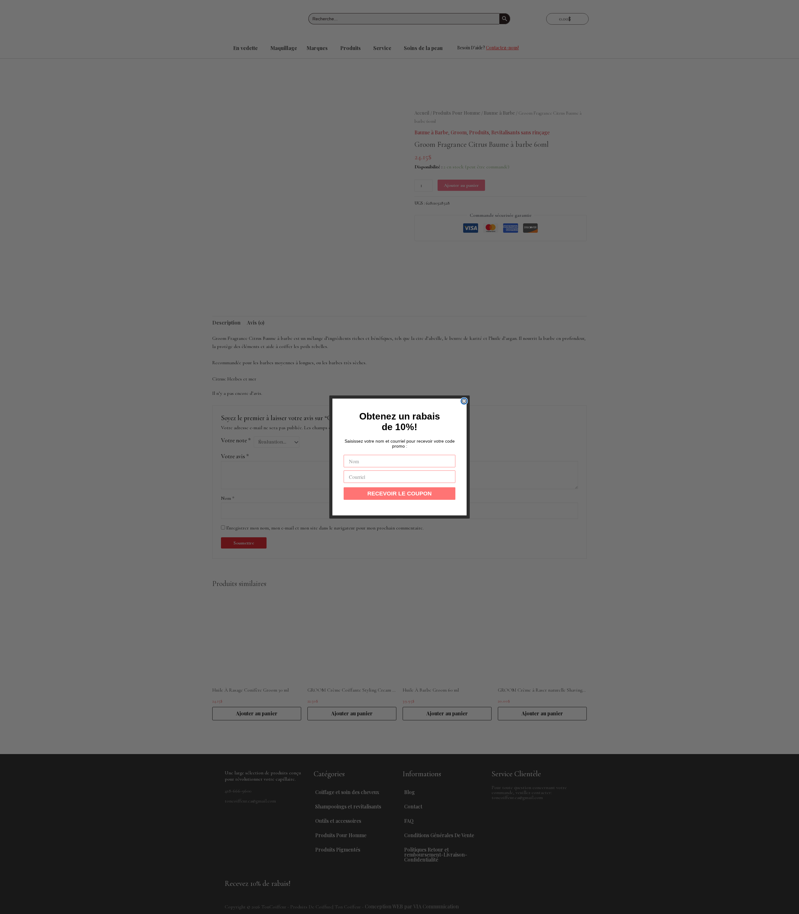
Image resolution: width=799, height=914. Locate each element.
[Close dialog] (464, 401)
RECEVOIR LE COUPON (399, 493)
